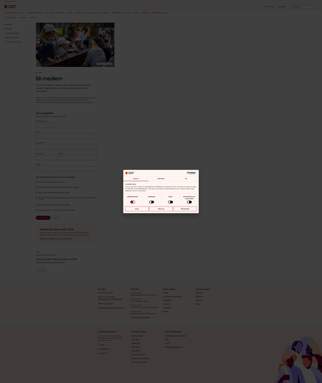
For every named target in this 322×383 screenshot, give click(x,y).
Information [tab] (161, 178)
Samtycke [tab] (136, 178)
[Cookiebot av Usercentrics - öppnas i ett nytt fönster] (189, 173)
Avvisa (137, 209)
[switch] (151, 202)
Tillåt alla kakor (185, 209)
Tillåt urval (161, 209)
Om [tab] (186, 178)
